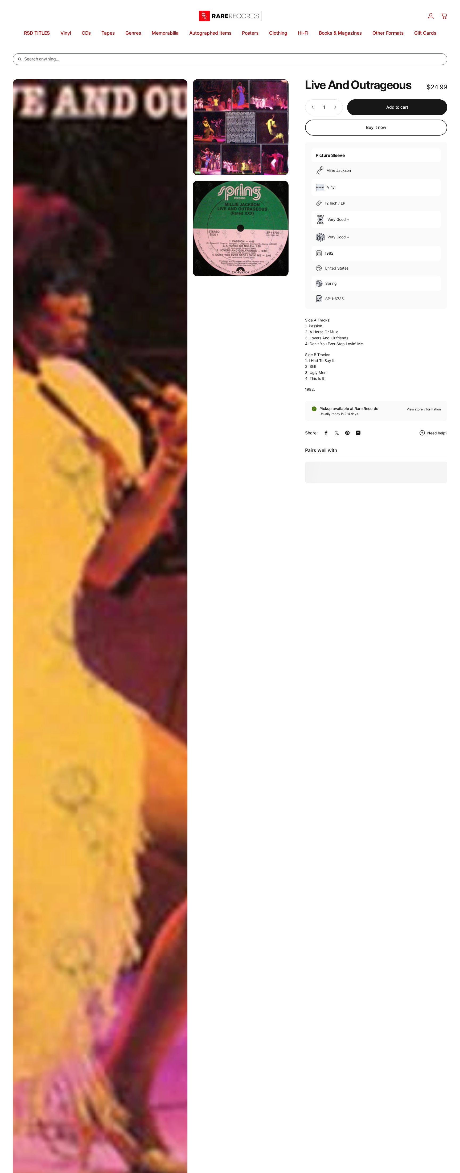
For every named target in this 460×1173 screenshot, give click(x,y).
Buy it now (376, 127)
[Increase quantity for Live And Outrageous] (336, 107)
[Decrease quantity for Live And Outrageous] (311, 107)
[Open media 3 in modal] (241, 229)
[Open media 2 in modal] (241, 127)
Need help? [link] (437, 433)
